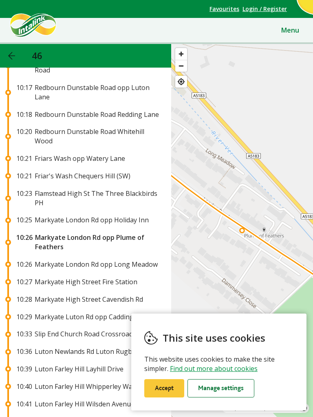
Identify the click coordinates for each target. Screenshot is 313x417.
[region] (242, 230)
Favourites (224, 9)
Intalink (47, 25)
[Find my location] (181, 82)
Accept (164, 388)
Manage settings (221, 388)
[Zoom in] (181, 54)
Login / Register (264, 9)
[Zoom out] (181, 66)
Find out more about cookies (214, 368)
